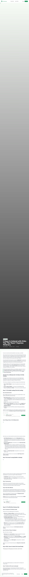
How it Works (16, 1)
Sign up (26, 1)
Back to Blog (6, 4)
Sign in (23, 1)
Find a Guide (12, 1)
